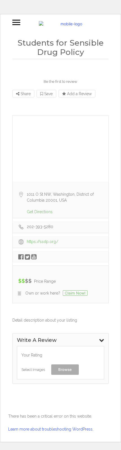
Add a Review (79, 94)
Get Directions (40, 212)
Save (48, 94)
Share (25, 94)
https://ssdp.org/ (42, 241)
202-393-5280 (40, 226)
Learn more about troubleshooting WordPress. (50, 429)
